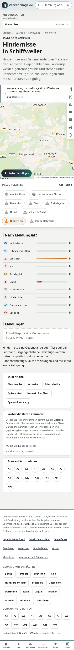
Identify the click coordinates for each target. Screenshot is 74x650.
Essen (26, 591)
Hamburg (23, 573)
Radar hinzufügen (18, 173)
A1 (9, 468)
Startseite (8, 32)
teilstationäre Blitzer (49, 194)
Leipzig (39, 591)
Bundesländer (40, 548)
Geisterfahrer (60, 539)
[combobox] (53, 5)
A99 (10, 486)
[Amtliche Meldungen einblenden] (70, 120)
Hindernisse (17, 221)
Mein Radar (8, 557)
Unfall (13, 212)
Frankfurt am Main (15, 582)
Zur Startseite (15, 97)
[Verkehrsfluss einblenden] (70, 105)
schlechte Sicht (37, 212)
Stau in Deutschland (39, 539)
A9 (18, 477)
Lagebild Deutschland (14, 539)
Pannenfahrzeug (44, 221)
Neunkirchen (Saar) (38, 393)
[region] (37, 132)
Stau (36, 203)
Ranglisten (8, 548)
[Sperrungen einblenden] (70, 127)
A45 (37, 477)
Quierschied (15, 393)
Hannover (25, 600)
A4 (35, 468)
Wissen (55, 548)
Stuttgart (37, 582)
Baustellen (16, 203)
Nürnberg (43, 600)
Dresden (9, 600)
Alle (61, 184)
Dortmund (11, 591)
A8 (9, 477)
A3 (26, 468)
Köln (53, 573)
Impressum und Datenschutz (33, 557)
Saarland (20, 32)
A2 (18, 468)
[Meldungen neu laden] (70, 135)
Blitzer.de (69, 177)
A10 (27, 477)
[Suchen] (68, 5)
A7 (61, 468)
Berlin (8, 573)
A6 (52, 468)
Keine (68, 184)
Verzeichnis (23, 548)
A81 (57, 477)
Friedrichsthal (53, 384)
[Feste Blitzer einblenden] (70, 112)
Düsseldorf (55, 582)
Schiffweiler (34, 32)
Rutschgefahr (58, 203)
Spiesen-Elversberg (18, 402)
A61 (47, 477)
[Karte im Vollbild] (70, 97)
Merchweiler (15, 384)
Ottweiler (33, 384)
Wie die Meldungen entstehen (21, 445)
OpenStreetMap (46, 177)
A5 (43, 468)
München (39, 573)
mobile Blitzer (18, 194)
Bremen (52, 591)
